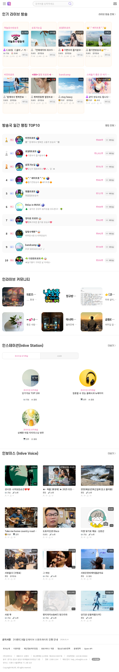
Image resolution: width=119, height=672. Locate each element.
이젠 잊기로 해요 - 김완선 (92, 531)
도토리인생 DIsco (51, 531)
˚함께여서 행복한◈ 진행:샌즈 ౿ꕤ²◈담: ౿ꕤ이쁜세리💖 (17, 96)
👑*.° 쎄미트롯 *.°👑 (96, 27)
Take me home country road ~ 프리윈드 (21, 531)
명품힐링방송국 (31, 195)
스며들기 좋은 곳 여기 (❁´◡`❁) (102, 74)
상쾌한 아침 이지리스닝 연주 (31, 432)
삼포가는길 (37, 27)
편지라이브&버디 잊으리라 (55, 614)
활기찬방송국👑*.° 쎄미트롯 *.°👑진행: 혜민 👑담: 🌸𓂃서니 (99, 49)
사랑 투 (8, 614)
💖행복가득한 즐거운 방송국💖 (38, 222)
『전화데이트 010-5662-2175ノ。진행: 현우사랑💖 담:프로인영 (44, 49)
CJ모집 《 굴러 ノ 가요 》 (17, 49)
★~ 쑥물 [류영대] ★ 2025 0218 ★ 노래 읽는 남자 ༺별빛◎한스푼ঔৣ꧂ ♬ (59, 489)
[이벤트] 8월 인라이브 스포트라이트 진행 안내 (35, 639)
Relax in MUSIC (33, 204)
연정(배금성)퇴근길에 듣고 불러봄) (97, 489)
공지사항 (6, 639)
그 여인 (46, 572)
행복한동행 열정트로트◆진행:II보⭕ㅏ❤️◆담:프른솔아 (44, 96)
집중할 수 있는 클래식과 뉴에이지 (88, 393)
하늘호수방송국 (11, 27)
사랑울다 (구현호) (13, 572)
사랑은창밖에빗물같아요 (92, 572)
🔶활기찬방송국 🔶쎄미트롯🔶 (38, 182)
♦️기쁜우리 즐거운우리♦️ (36, 155)
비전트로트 (9, 74)
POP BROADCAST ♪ (35, 249)
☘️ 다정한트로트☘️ (34, 258)
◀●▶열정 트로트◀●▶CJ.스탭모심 (49, 74)
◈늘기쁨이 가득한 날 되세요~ (38, 262)
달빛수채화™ (31, 231)
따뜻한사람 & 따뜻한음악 (36, 235)
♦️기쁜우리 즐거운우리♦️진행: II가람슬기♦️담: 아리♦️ (72, 49)
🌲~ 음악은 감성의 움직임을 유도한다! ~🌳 (44, 208)
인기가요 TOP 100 (31, 393)
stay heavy (66, 96)
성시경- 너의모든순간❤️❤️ (17, 489)
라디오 (25, 54)
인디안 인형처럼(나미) (91, 614)
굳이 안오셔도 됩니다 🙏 (99, 96)
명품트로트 (30, 191)
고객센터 (96, 659)
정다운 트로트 (31, 218)
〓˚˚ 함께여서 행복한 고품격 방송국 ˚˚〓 (42, 142)
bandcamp (65, 74)
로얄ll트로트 (64, 27)
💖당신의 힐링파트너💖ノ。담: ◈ (40, 168)
